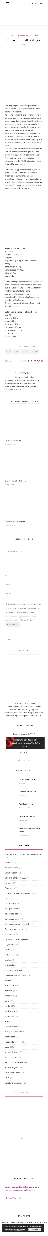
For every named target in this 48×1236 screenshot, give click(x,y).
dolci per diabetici (12, 908)
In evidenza (23, 35)
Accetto (35, 1229)
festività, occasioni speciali (16, 939)
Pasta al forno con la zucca (28, 816)
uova (7, 1078)
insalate (8, 960)
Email (7, 585)
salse (7, 1047)
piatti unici (9, 1016)
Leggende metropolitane (15, 975)
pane (7, 1001)
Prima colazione (11, 1026)
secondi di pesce (12, 1052)
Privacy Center (26, 620)
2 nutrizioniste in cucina (24, 703)
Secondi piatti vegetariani (16, 1062)
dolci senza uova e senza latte (17, 924)
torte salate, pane (12, 1072)
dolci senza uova (12, 919)
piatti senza (10, 1011)
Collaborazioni (11, 873)
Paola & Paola (22, 373)
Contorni (9, 888)
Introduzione (10, 965)
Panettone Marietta (13, 440)
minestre (8, 996)
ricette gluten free (12, 1042)
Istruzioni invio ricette (14, 970)
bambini (8, 862)
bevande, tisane (11, 867)
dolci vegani (10, 934)
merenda (26, 352)
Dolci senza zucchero (14, 929)
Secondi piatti (11, 1057)
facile (8, 352)
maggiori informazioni (17, 1229)
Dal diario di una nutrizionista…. (18, 893)
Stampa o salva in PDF (26, 346)
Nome (7, 576)
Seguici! (44, 1222)
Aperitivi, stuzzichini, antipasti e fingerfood (23, 854)
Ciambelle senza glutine (27, 791)
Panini (7, 1006)
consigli (8, 883)
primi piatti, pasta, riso (14, 1031)
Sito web (8, 594)
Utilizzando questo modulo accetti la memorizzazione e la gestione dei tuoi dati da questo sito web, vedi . (21, 616)
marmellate (9, 985)
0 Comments (9, 361)
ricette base (10, 1037)
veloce (35, 352)
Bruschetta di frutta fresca (15, 481)
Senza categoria (12, 1067)
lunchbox (9, 980)
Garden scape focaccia (27, 779)
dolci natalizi (10, 903)
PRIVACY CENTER (13, 1198)
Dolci (7, 898)
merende (34, 35)
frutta (13, 35)
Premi (7, 1021)
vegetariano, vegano (14, 1083)
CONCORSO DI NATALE (15, 878)
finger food (9, 944)
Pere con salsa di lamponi (15, 521)
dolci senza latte (12, 914)
